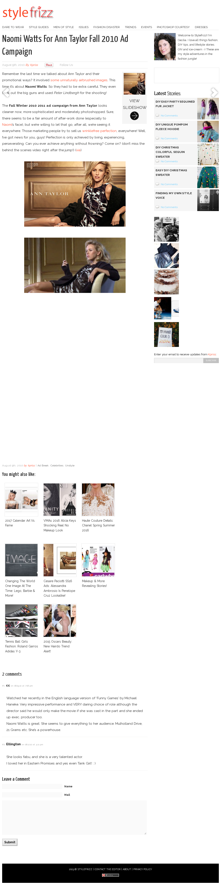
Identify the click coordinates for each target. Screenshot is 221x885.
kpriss (34, 65)
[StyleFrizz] (28, 22)
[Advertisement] (75, 427)
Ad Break (43, 465)
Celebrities (57, 465)
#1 (3, 686)
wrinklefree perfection (99, 131)
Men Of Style (64, 27)
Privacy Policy (142, 869)
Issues (83, 27)
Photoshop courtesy (173, 27)
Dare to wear (13, 27)
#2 (3, 744)
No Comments (169, 115)
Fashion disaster (106, 27)
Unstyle (69, 465)
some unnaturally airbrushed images (79, 80)
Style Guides (39, 27)
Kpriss (212, 354)
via (78, 150)
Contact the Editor (108, 869)
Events (146, 27)
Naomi (7, 124)
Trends (130, 27)
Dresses (201, 27)
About (127, 869)
